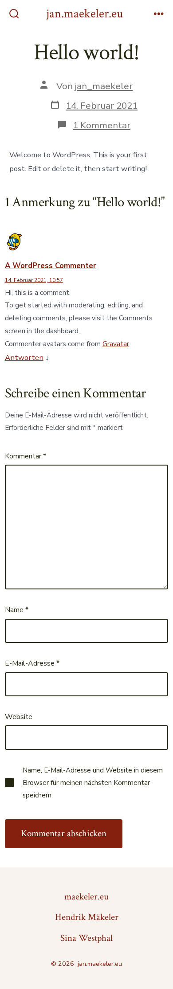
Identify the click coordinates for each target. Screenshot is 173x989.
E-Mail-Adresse (32, 663)
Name (16, 610)
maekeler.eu (86, 897)
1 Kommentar (101, 125)
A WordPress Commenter (50, 266)
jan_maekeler (104, 86)
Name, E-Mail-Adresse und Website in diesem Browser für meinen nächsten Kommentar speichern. (93, 783)
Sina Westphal (86, 938)
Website (18, 717)
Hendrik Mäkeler (86, 917)
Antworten (24, 357)
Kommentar (25, 456)
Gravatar (115, 344)
